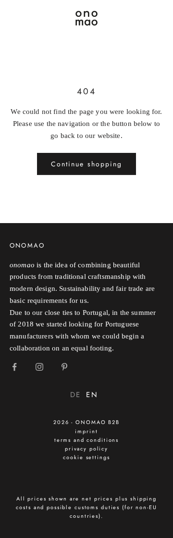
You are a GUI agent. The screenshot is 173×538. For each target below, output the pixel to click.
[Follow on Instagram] (39, 367)
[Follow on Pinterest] (64, 367)
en (92, 394)
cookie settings (86, 457)
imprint (86, 431)
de (75, 394)
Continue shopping (87, 164)
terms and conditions (86, 440)
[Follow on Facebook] (14, 367)
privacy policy (86, 448)
